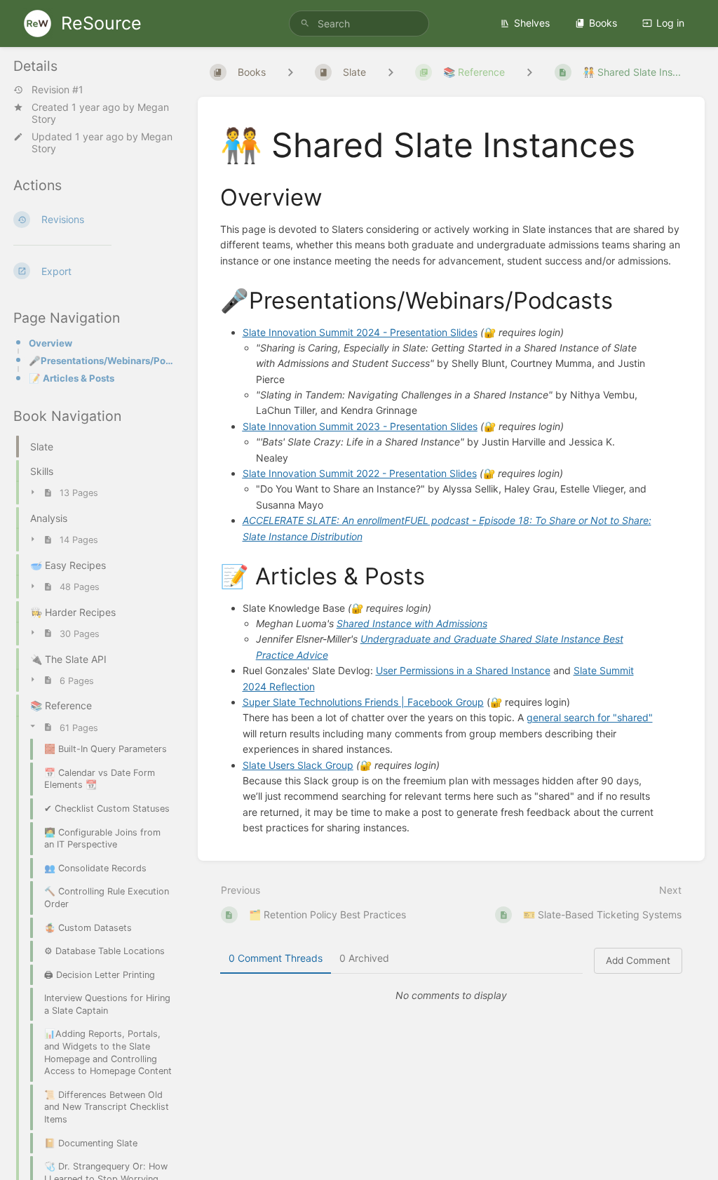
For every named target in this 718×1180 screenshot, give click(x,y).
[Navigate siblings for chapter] (390, 72)
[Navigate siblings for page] (529, 72)
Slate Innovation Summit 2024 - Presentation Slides (360, 332)
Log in (670, 23)
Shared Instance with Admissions (412, 623)
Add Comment (638, 960)
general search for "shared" (590, 717)
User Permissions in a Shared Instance (463, 670)
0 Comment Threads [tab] (276, 958)
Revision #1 (57, 89)
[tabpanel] (451, 995)
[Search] (305, 23)
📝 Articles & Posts (71, 378)
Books (603, 23)
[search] (359, 23)
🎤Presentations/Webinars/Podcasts (102, 360)
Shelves (532, 23)
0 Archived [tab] (364, 958)
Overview (50, 343)
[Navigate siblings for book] (290, 72)
